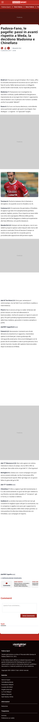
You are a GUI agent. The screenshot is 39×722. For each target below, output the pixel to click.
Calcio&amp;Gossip (7, 682)
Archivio (3, 715)
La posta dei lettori (7, 687)
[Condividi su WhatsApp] (2, 48)
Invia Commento (29, 616)
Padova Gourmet (6, 694)
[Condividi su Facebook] (5, 48)
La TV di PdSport (6, 692)
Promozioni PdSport (7, 684)
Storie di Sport (5, 680)
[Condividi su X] (8, 48)
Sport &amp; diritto (7, 697)
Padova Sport (6, 7)
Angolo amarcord (6, 689)
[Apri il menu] (2, 2)
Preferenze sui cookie (7, 718)
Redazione (4, 706)
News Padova (30, 7)
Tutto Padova (18, 7)
